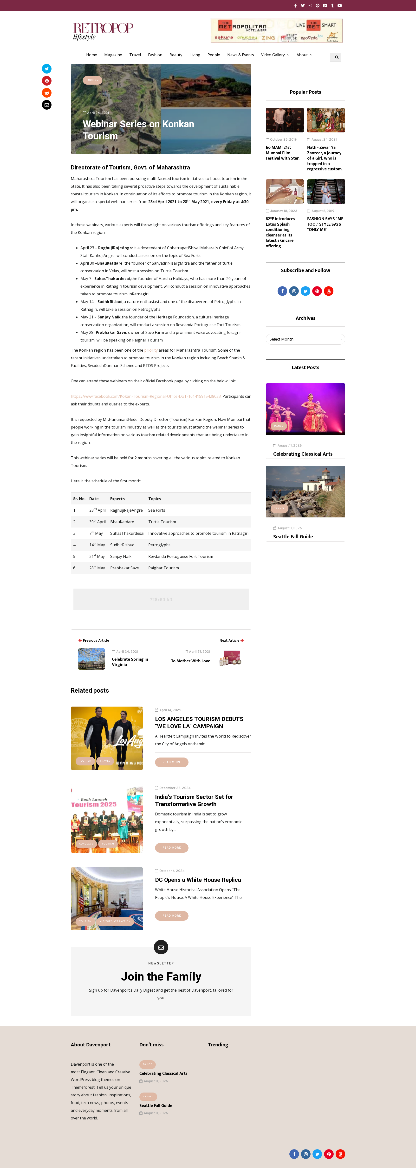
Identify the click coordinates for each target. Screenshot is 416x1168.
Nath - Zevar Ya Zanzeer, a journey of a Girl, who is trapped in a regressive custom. (325, 158)
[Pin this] (47, 81)
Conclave (86, 843)
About (302, 55)
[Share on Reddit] (47, 93)
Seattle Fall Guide (293, 536)
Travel (135, 55)
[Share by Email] (47, 105)
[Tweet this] (47, 69)
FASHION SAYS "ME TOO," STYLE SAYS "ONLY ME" (325, 224)
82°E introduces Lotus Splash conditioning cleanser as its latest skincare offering (280, 232)
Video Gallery (273, 55)
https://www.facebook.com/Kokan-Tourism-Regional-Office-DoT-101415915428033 (146, 396)
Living (194, 55)
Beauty (175, 55)
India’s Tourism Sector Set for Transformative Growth (194, 801)
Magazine (113, 55)
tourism (92, 80)
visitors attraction (115, 921)
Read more (171, 762)
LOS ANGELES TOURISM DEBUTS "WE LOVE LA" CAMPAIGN (199, 723)
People (214, 55)
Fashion (155, 55)
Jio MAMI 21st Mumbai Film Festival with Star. (282, 153)
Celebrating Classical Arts (303, 454)
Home (91, 55)
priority (150, 350)
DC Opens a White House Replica (198, 879)
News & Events (240, 55)
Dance (278, 426)
